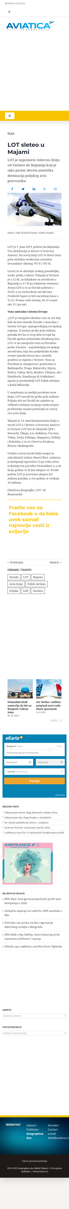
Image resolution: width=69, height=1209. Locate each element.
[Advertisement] (34, 71)
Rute (11, 134)
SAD (25, 591)
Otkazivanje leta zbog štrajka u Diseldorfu (28, 817)
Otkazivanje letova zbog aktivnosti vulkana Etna (31, 812)
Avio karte (60, 795)
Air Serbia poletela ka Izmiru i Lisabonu (27, 822)
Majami (38, 577)
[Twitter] (23, 189)
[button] (8, 698)
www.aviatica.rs (40, 1171)
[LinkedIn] (34, 189)
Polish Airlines (36, 584)
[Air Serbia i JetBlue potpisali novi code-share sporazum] (48, 681)
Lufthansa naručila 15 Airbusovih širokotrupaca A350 (34, 832)
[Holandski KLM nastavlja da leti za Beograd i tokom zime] (20, 681)
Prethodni (16, 562)
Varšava (38, 591)
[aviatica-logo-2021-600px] (30, 21)
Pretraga (34, 780)
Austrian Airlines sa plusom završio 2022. (28, 827)
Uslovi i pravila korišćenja (34, 1161)
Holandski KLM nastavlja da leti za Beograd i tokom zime (19, 707)
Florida (14, 577)
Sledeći (54, 562)
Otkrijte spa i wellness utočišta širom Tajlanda (33, 946)
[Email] (55, 189)
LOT (25, 577)
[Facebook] (12, 189)
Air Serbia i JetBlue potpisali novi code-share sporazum (48, 705)
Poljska (13, 591)
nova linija (16, 584)
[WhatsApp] (44, 189)
